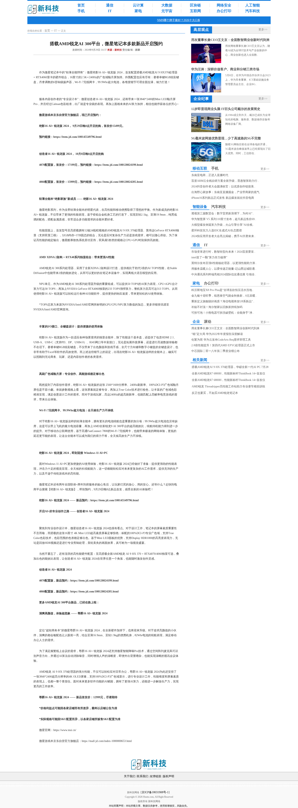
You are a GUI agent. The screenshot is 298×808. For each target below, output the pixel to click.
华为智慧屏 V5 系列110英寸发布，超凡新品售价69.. (223, 219)
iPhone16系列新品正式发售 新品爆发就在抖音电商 (222, 197)
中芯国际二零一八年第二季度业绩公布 (215, 351)
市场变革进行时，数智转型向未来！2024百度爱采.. (223, 251)
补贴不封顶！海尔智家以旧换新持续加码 (216, 307)
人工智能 (252, 5)
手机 (81, 11)
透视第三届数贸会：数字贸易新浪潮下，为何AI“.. (222, 213)
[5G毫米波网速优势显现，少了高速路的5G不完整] (206, 160)
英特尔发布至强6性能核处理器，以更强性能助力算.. (224, 263)
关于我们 (129, 776)
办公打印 (224, 11)
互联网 (195, 11)
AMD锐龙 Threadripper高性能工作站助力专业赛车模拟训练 (228, 386)
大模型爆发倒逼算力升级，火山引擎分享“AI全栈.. (222, 224)
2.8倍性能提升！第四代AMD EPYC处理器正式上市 (223, 345)
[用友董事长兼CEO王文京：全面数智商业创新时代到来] (206, 62)
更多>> (262, 29)
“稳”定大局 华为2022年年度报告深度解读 (217, 334)
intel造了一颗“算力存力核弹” (209, 257)
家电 (138, 11)
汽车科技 (252, 11)
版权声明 (168, 776)
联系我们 (142, 776)
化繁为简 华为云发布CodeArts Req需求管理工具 (221, 339)
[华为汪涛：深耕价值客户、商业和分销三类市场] (206, 91)
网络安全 (224, 5)
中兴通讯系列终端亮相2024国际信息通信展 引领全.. (223, 274)
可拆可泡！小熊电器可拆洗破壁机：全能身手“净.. (222, 312)
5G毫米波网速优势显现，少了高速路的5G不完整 (226, 138)
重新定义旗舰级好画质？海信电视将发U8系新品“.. (222, 301)
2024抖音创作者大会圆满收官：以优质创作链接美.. (223, 186)
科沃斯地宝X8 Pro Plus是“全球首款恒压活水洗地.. (222, 290)
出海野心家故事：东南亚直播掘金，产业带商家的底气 (225, 192)
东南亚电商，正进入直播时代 (209, 175)
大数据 (166, 5)
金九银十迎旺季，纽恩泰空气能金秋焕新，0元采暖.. (224, 295)
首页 (81, 5)
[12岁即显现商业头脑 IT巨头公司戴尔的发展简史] (206, 131)
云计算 (138, 5)
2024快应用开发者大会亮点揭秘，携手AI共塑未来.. (223, 236)
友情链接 (155, 776)
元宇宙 (166, 11)
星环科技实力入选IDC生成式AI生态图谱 (216, 230)
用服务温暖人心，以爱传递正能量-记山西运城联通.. (223, 268)
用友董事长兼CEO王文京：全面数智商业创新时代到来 (230, 40)
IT (110, 11)
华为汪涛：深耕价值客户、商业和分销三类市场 (225, 69)
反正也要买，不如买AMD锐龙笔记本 (215, 392)
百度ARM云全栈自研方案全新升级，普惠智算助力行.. (225, 180)
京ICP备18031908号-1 (155, 792)
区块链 (195, 5)
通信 (109, 5)
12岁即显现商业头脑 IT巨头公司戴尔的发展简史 (225, 109)
